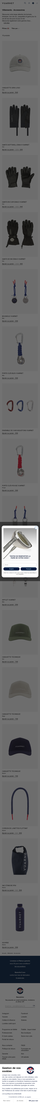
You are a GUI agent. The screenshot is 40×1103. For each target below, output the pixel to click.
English (11, 569)
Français (28, 569)
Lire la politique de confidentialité (11, 1094)
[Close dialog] (36, 527)
